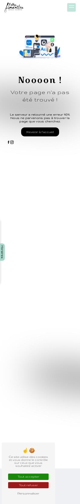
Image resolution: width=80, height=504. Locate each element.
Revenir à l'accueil (40, 132)
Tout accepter (28, 476)
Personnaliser (28, 493)
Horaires (2, 252)
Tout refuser (28, 485)
